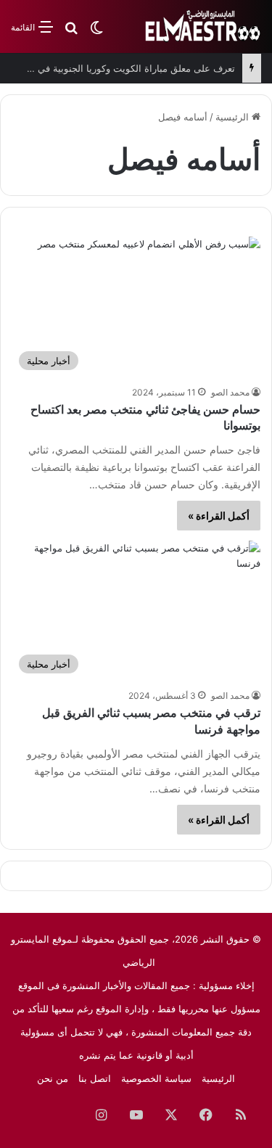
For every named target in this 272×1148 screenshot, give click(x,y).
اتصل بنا (94, 1078)
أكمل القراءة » (219, 515)
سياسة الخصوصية (156, 1078)
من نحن (52, 1078)
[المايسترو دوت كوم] (203, 26)
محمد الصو (230, 392)
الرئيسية (233, 117)
